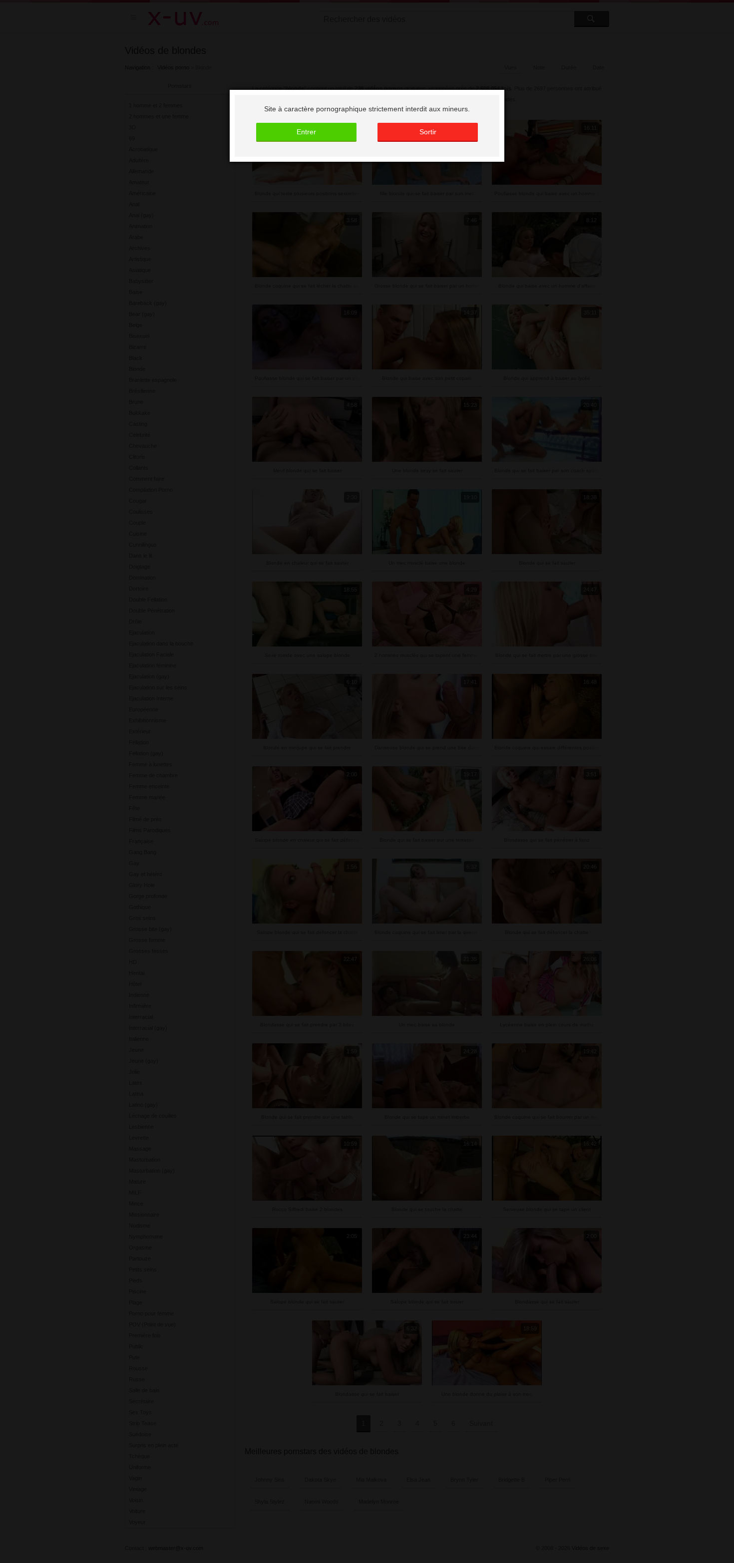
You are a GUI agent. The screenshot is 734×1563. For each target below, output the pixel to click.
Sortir (427, 132)
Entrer (306, 132)
